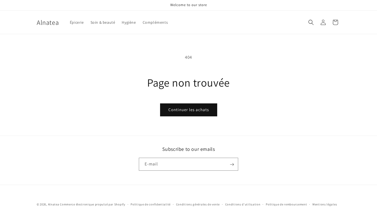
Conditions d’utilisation (243, 204)
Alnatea (53, 204)
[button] (311, 22)
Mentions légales (324, 204)
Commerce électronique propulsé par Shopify (92, 204)
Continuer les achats (188, 109)
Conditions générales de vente (198, 204)
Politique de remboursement (286, 204)
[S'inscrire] (232, 164)
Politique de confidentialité (151, 204)
